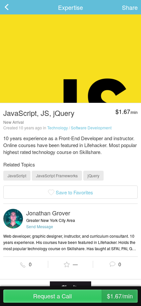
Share (130, 7)
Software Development (91, 127)
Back (13, 7)
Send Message (39, 226)
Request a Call (83, 296)
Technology (57, 127)
